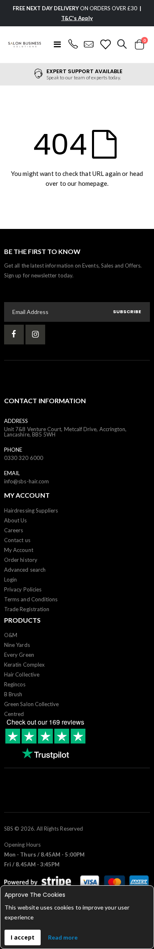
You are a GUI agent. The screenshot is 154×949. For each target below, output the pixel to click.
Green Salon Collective (31, 704)
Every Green (19, 654)
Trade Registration (26, 609)
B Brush (13, 694)
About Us (15, 520)
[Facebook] (14, 334)
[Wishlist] (105, 44)
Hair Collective (21, 674)
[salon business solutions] (24, 44)
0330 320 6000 (23, 458)
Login (10, 579)
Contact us (17, 540)
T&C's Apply (77, 18)
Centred (14, 714)
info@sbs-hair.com (26, 481)
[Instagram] (35, 334)
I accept (22, 937)
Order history (20, 559)
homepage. (93, 183)
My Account (18, 550)
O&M (10, 635)
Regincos (15, 684)
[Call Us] (73, 44)
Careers (13, 530)
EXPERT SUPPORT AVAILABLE (84, 71)
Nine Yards (17, 645)
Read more (63, 937)
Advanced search (25, 569)
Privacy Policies (22, 589)
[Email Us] (89, 44)
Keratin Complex (24, 664)
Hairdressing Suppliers (31, 510)
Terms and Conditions (30, 599)
